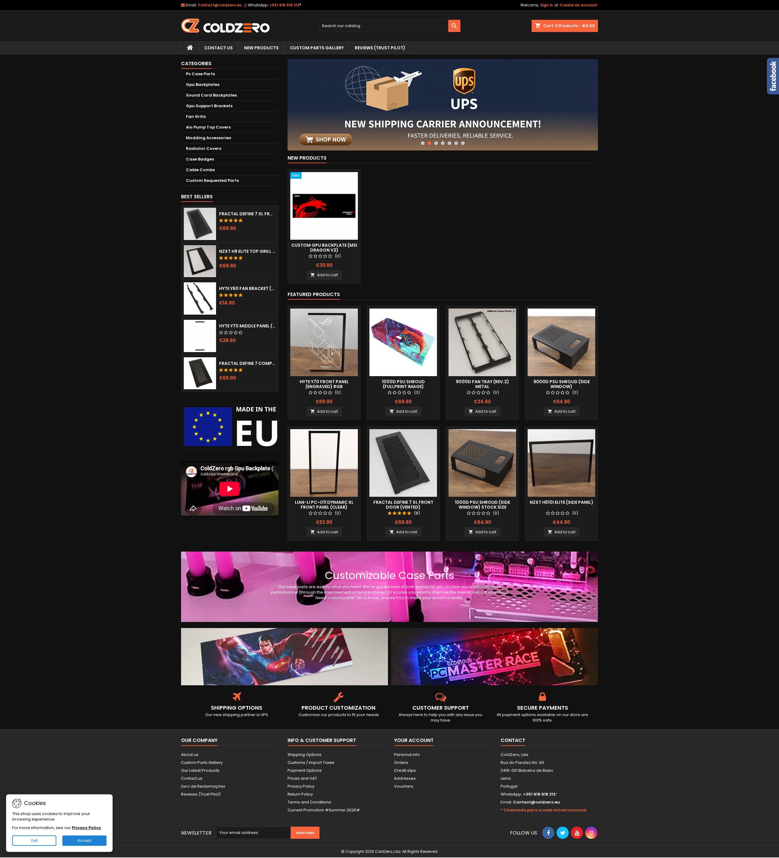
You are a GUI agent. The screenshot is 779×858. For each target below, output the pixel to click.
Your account (414, 740)
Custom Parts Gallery (317, 48)
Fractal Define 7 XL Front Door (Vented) (247, 213)
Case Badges (200, 159)
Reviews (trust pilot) (380, 48)
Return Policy (300, 794)
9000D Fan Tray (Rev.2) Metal (482, 384)
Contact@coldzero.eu (220, 5)
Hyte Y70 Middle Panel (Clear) (247, 325)
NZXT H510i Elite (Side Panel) (561, 502)
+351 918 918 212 (285, 5)
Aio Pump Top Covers (208, 127)
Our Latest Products (200, 770)
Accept (84, 840)
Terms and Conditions (309, 802)
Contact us (191, 778)
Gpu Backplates (202, 84)
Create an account (578, 5)
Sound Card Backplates (211, 95)
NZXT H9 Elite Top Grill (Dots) (247, 251)
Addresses (405, 778)
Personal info (407, 754)
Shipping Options (304, 754)
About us (189, 754)
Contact (513, 740)
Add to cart (324, 274)
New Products (261, 48)
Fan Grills (196, 116)
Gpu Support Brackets (209, 106)
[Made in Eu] (229, 426)
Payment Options (305, 770)
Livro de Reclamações (203, 786)
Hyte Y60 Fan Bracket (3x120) (247, 288)
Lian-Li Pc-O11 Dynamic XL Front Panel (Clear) (324, 504)
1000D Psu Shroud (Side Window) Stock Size (482, 504)
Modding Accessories (208, 138)
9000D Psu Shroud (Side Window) (561, 384)
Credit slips (405, 770)
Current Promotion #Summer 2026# (324, 810)
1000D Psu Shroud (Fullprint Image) (403, 384)
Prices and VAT (302, 778)
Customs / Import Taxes (311, 762)
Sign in (546, 5)
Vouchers (403, 786)
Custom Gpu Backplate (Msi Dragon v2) (324, 247)
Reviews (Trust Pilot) (201, 794)
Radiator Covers (203, 148)
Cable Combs (200, 170)
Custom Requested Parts (212, 180)
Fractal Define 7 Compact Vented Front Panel (247, 363)
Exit (34, 840)
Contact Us (218, 48)
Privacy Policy (301, 786)
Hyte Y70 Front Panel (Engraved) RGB (324, 384)
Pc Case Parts (200, 74)
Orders (401, 762)
